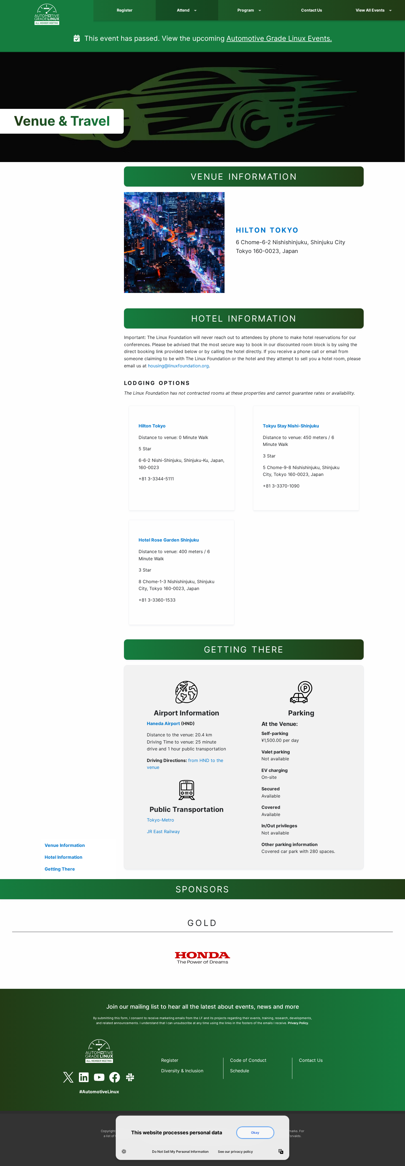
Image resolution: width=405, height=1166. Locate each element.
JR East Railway (163, 831)
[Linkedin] (83, 1077)
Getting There (60, 869)
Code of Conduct (248, 1060)
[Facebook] (114, 1077)
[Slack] (130, 1077)
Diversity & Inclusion (182, 1070)
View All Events (370, 10)
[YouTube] (99, 1077)
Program (245, 10)
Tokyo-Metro (160, 820)
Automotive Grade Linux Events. (279, 38)
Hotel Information (63, 857)
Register (125, 10)
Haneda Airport (163, 723)
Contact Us (311, 10)
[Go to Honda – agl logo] (202, 964)
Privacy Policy (298, 1023)
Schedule (239, 1070)
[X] (68, 1077)
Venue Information (65, 845)
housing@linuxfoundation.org (178, 365)
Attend (183, 10)
